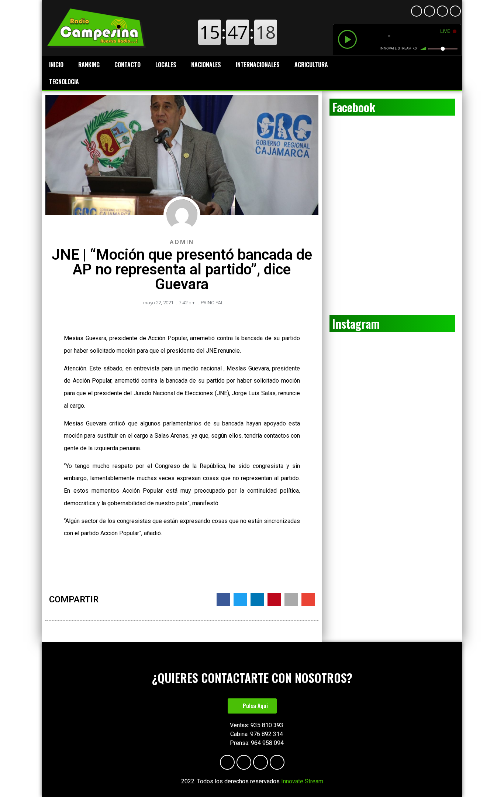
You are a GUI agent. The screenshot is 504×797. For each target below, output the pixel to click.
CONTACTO (127, 64)
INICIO (56, 64)
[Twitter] (455, 11)
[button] (252, 706)
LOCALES (165, 64)
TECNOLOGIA (64, 81)
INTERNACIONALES (258, 64)
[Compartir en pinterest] (274, 599)
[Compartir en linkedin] (257, 599)
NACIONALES (206, 64)
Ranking (89, 64)
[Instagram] (442, 11)
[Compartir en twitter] (240, 599)
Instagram (356, 323)
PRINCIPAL (212, 302)
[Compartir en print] (291, 599)
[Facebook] (416, 11)
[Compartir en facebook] (223, 599)
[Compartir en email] (308, 599)
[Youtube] (429, 11)
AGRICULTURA (311, 64)
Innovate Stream (302, 781)
